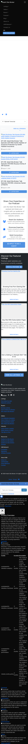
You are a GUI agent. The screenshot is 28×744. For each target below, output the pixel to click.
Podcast (6, 15)
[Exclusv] (4, 395)
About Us (6, 21)
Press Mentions (5, 463)
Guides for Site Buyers (7, 439)
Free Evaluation (9, 33)
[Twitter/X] (8, 395)
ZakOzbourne (13, 476)
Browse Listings (5, 408)
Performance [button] (4, 698)
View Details (14, 299)
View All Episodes (19, 128)
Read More (8, 506)
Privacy (15, 479)
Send (24, 490)
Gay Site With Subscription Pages (14, 320)
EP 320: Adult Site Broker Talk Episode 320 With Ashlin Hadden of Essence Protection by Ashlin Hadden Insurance (13, 143)
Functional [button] (4, 687)
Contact (3, 465)
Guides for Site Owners (7, 442)
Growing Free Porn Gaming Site (14, 287)
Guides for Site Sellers (7, 441)
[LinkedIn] (11, 395)
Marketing (4, 451)
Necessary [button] (4, 541)
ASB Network (7, 24)
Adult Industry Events (7, 430)
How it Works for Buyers (8, 409)
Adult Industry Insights (7, 428)
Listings (6, 6)
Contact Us (7, 27)
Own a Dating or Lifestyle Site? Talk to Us (14, 356)
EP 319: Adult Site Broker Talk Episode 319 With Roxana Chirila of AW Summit (13, 163)
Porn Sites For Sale (6, 401)
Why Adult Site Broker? (7, 411)
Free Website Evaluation (8, 418)
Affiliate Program (6, 453)
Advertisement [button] (5, 721)
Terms (10, 479)
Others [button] (3, 734)
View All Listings (13, 375)
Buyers (5, 12)
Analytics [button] (3, 709)
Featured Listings (6, 402)
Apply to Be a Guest (15, 245)
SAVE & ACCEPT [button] (5, 743)
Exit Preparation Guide (7, 421)
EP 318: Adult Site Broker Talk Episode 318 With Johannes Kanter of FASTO (13, 183)
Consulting (4, 449)
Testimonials (4, 461)
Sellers (5, 9)
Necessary (5, 543)
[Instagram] (13, 395)
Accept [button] (2, 507)
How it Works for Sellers (8, 420)
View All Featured (12, 267)
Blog (5, 18)
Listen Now (15, 153)
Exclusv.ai (11, 493)
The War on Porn (6, 432)
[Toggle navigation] (25, 2)
